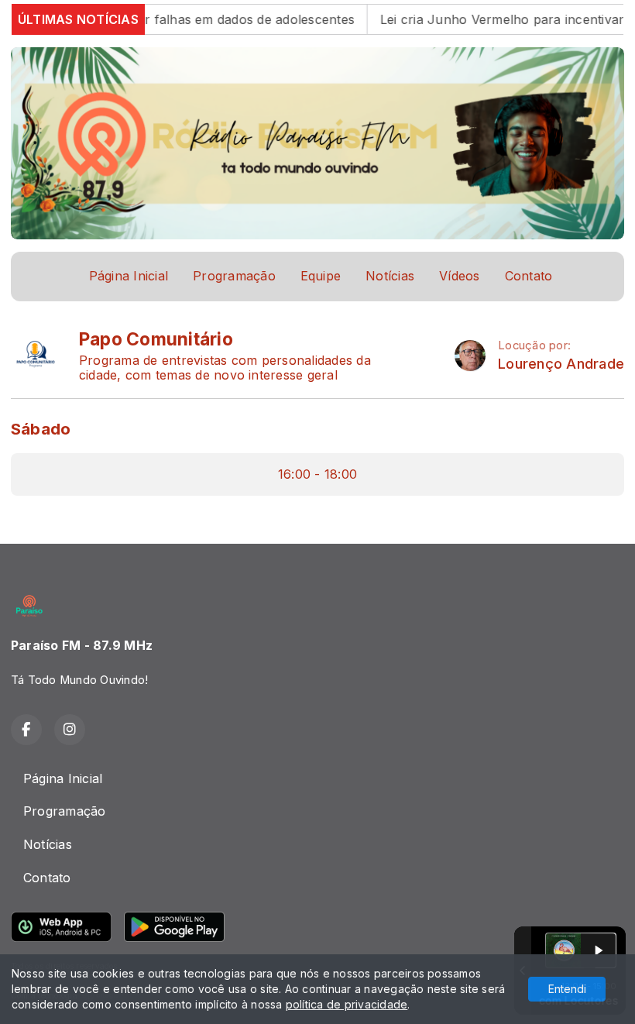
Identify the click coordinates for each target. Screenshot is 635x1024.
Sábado (40, 428)
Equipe (320, 275)
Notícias (390, 275)
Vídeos (459, 275)
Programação (234, 275)
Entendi (567, 988)
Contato (529, 275)
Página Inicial (128, 275)
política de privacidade (347, 1004)
